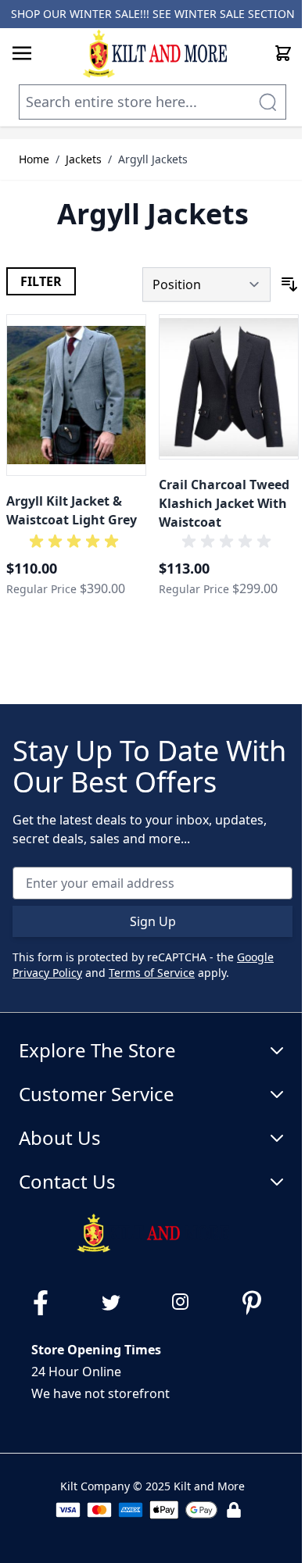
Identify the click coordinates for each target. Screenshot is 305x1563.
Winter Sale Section (234, 13)
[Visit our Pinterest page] (258, 1302)
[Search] (267, 102)
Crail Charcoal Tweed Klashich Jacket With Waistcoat (224, 503)
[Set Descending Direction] (289, 284)
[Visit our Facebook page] (47, 1302)
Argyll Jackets (153, 159)
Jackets (84, 159)
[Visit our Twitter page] (117, 1302)
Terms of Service (152, 972)
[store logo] (154, 53)
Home (34, 159)
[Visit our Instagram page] (187, 1302)
